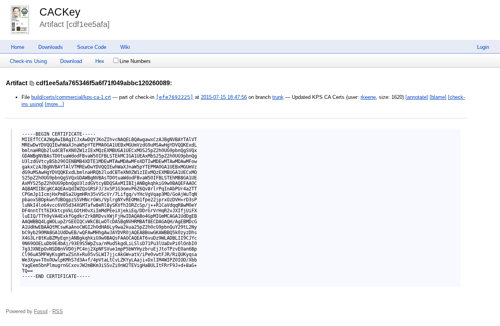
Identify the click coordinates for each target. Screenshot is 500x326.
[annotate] (416, 97)
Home (17, 47)
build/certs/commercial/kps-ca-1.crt (71, 97)
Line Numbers (135, 61)
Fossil (41, 311)
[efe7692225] (174, 97)
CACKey (59, 12)
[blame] (438, 97)
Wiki (125, 47)
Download (71, 61)
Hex (99, 61)
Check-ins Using (28, 61)
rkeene (368, 97)
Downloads (50, 47)
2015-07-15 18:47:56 (224, 97)
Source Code (91, 47)
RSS (57, 311)
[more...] (54, 104)
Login (483, 47)
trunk (278, 97)
